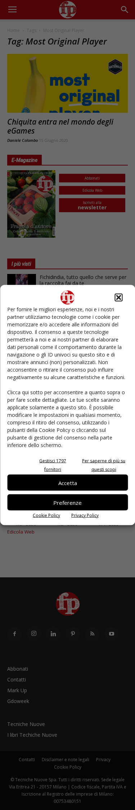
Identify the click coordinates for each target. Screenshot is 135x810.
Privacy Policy (85, 515)
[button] (118, 297)
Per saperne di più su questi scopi (103, 465)
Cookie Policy (46, 515)
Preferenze (67, 502)
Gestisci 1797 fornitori (52, 465)
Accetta (67, 482)
